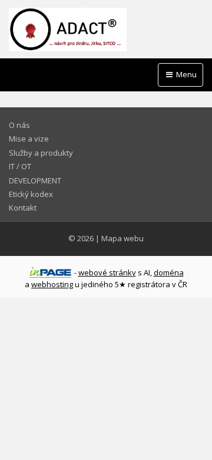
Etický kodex (31, 194)
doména (169, 272)
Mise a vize (29, 138)
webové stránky (107, 272)
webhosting (52, 284)
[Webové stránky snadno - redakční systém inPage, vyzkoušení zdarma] (50, 272)
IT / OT (20, 166)
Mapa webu (122, 238)
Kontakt (23, 207)
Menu (185, 74)
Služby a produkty (41, 152)
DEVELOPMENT (35, 180)
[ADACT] (106, 29)
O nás (19, 125)
